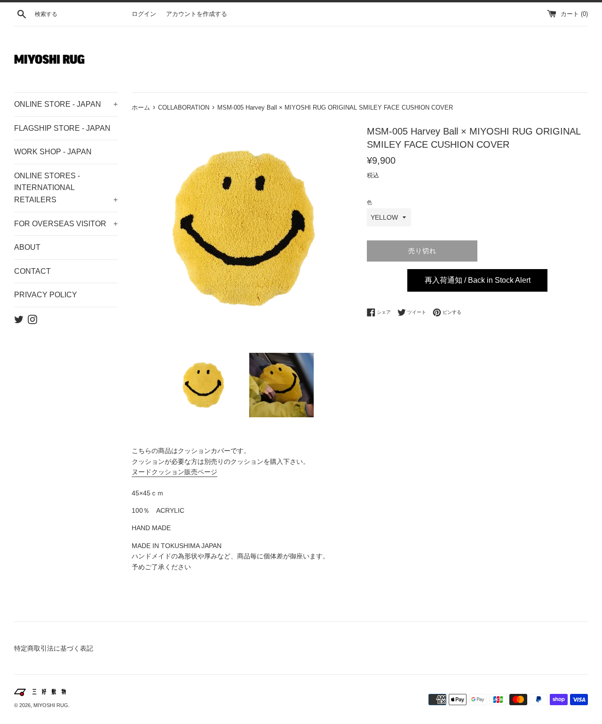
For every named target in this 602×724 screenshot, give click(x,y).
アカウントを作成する (196, 14)
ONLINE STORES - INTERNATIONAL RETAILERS (66, 188)
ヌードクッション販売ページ (174, 472)
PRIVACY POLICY (45, 295)
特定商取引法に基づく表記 (53, 648)
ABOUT (27, 247)
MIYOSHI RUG (50, 705)
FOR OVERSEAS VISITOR (66, 224)
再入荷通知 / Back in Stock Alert (478, 280)
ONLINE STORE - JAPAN (66, 104)
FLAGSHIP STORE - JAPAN (62, 128)
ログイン (144, 14)
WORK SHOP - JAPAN (53, 152)
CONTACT (32, 271)
